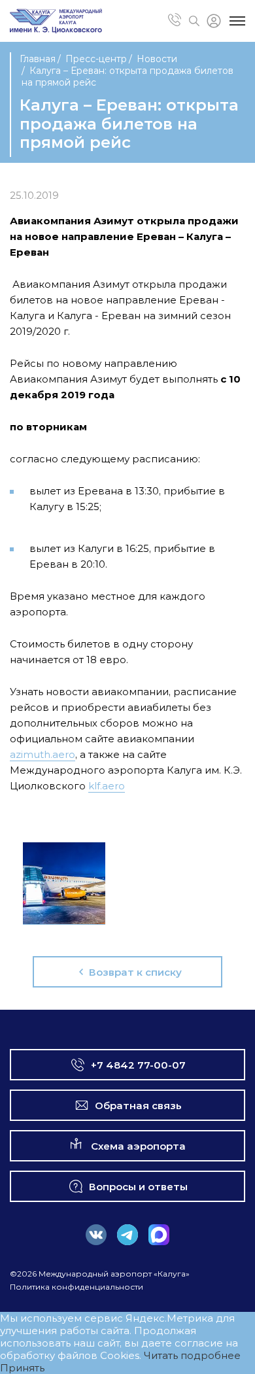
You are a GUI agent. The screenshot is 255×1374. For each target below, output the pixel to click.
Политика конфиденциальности (76, 1287)
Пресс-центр (96, 59)
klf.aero (106, 786)
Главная (38, 59)
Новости (157, 59)
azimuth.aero (42, 754)
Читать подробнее (192, 1355)
